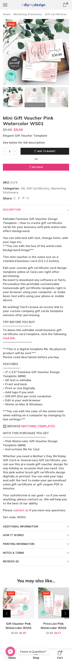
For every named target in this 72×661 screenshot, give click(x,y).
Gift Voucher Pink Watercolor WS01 (18, 626)
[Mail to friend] (27, 198)
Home (6, 14)
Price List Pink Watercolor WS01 (53, 626)
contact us (20, 510)
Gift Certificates (55, 14)
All (23, 188)
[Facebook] (19, 198)
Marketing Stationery (28, 14)
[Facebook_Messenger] (10, 651)
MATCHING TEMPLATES (38, 426)
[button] (7, 53)
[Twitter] (14, 198)
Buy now (37, 167)
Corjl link (9, 338)
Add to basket (46, 151)
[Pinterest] (23, 198)
